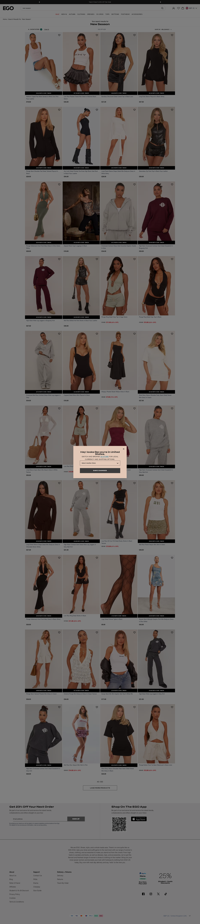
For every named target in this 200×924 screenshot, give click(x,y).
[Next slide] (160, 2)
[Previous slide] (39, 2)
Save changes (100, 470)
